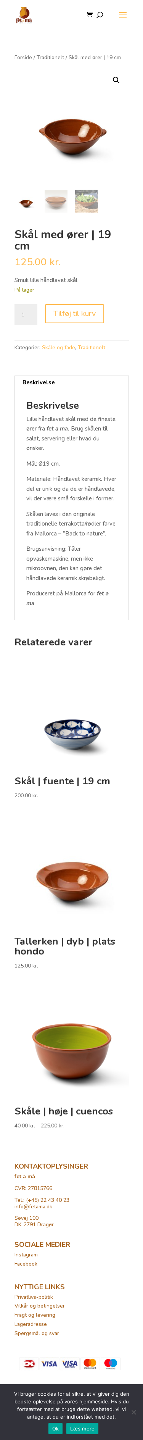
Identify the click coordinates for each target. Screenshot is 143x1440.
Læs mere (82, 1428)
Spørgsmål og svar (36, 1333)
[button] (116, 80)
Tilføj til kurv (74, 313)
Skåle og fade (58, 347)
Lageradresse (30, 1324)
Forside (23, 57)
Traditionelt (50, 57)
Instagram (26, 1254)
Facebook (25, 1263)
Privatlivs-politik (33, 1297)
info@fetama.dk (33, 1206)
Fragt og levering (34, 1315)
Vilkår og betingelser (39, 1305)
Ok (55, 1428)
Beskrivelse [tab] (38, 382)
